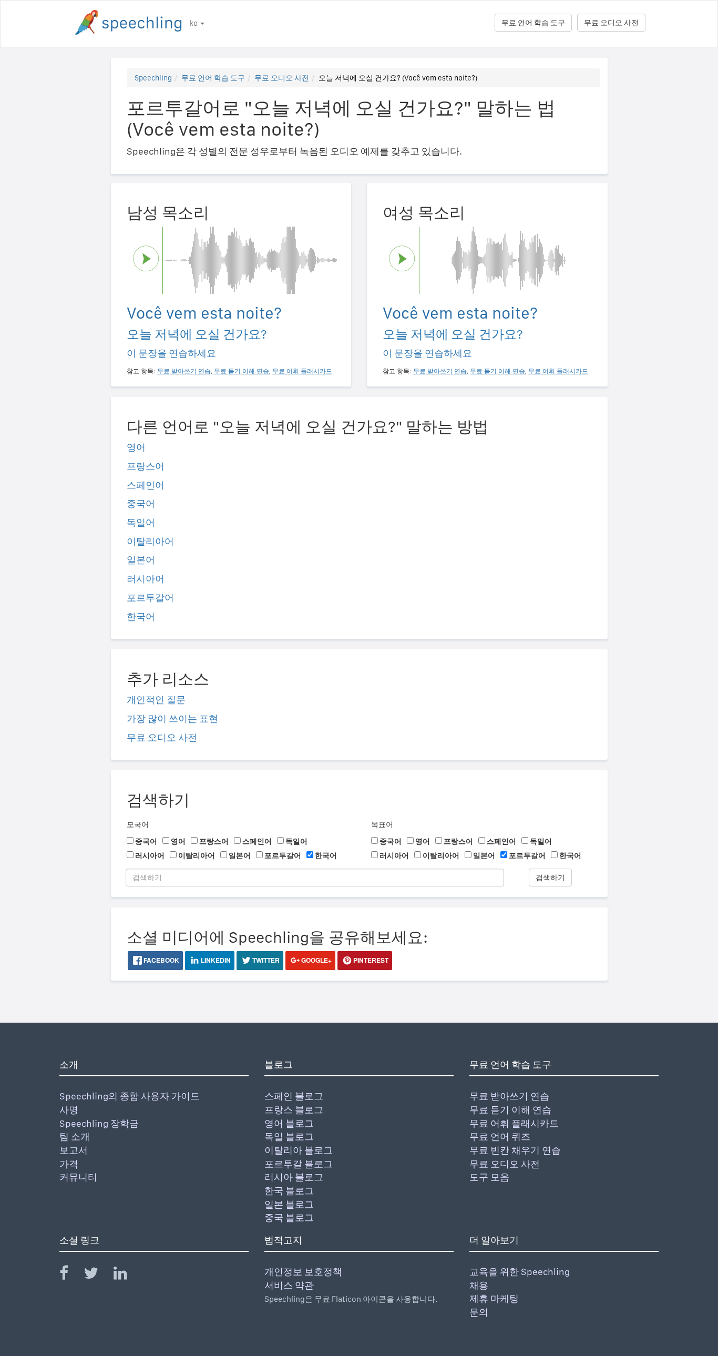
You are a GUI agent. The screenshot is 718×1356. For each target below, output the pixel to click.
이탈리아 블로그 (298, 1150)
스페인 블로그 (293, 1096)
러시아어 (146, 578)
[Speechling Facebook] (70, 1275)
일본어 (141, 559)
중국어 (141, 503)
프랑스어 (146, 466)
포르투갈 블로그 (298, 1163)
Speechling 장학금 (99, 1123)
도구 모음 (489, 1176)
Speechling (153, 78)
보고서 (73, 1150)
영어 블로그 (289, 1123)
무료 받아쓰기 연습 (509, 1096)
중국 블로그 (289, 1217)
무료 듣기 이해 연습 (510, 1109)
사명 (68, 1109)
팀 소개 (74, 1136)
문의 (478, 1312)
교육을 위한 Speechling (519, 1271)
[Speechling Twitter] (97, 1275)
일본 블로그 (289, 1204)
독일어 (141, 522)
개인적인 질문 (156, 699)
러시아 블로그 (293, 1176)
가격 (68, 1163)
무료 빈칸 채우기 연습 (515, 1150)
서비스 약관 (289, 1285)
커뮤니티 (78, 1176)
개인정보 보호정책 (303, 1271)
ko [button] (194, 23)
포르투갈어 (150, 597)
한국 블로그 (289, 1190)
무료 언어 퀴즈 (499, 1136)
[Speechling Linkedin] (127, 1275)
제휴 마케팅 (494, 1298)
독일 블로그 (289, 1136)
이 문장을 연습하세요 (171, 353)
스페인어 (146, 485)
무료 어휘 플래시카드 (514, 1123)
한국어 (141, 616)
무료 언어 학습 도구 (533, 22)
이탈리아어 (150, 541)
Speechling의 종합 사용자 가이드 (129, 1096)
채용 (478, 1285)
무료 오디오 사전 (611, 22)
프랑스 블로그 (293, 1109)
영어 (136, 447)
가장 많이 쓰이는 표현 (172, 718)
